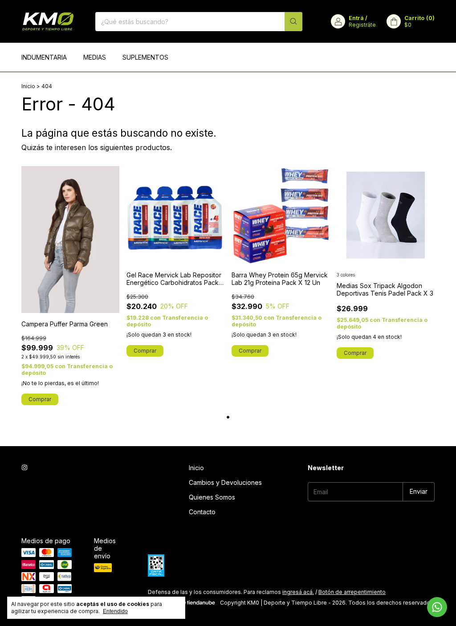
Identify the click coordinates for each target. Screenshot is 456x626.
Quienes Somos (212, 497)
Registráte (362, 24)
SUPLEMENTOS (145, 57)
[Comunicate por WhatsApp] (437, 607)
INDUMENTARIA (44, 57)
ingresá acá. (298, 592)
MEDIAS (94, 57)
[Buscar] (293, 21)
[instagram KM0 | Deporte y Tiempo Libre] (24, 468)
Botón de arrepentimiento (352, 592)
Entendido (115, 611)
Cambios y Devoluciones (225, 482)
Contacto (202, 512)
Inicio (28, 86)
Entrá (356, 18)
